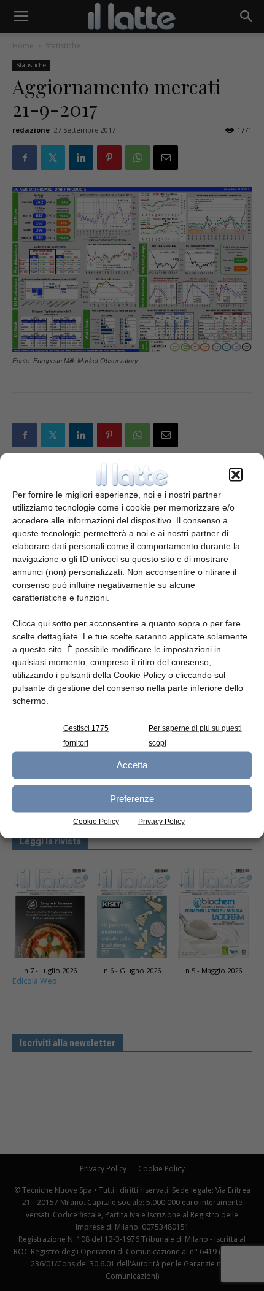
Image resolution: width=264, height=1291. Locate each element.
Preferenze (132, 798)
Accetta (132, 765)
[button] (236, 474)
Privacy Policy (161, 821)
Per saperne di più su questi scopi (195, 735)
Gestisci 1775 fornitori (86, 735)
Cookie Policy (96, 821)
